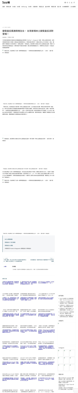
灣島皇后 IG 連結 (9, 245)
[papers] (70, 2)
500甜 (18, 6)
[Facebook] (65, 2)
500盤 (14, 6)
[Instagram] (67, 2)
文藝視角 (35, 6)
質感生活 (41, 6)
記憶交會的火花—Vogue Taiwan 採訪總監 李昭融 (66, 385)
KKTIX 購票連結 (8, 239)
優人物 (59, 6)
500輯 (5, 27)
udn (3, 27)
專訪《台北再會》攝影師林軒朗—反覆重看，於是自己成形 (66, 381)
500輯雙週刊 (65, 6)
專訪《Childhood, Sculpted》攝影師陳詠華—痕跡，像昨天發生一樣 (66, 378)
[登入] (72, 2)
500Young (24, 6)
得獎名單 (8, 6)
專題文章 (53, 6)
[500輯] (6, 2)
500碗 (29, 6)
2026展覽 (73, 6)
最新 (3, 6)
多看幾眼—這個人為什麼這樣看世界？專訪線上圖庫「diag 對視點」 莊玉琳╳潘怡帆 (66, 388)
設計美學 (47, 6)
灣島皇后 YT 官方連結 (10, 242)
